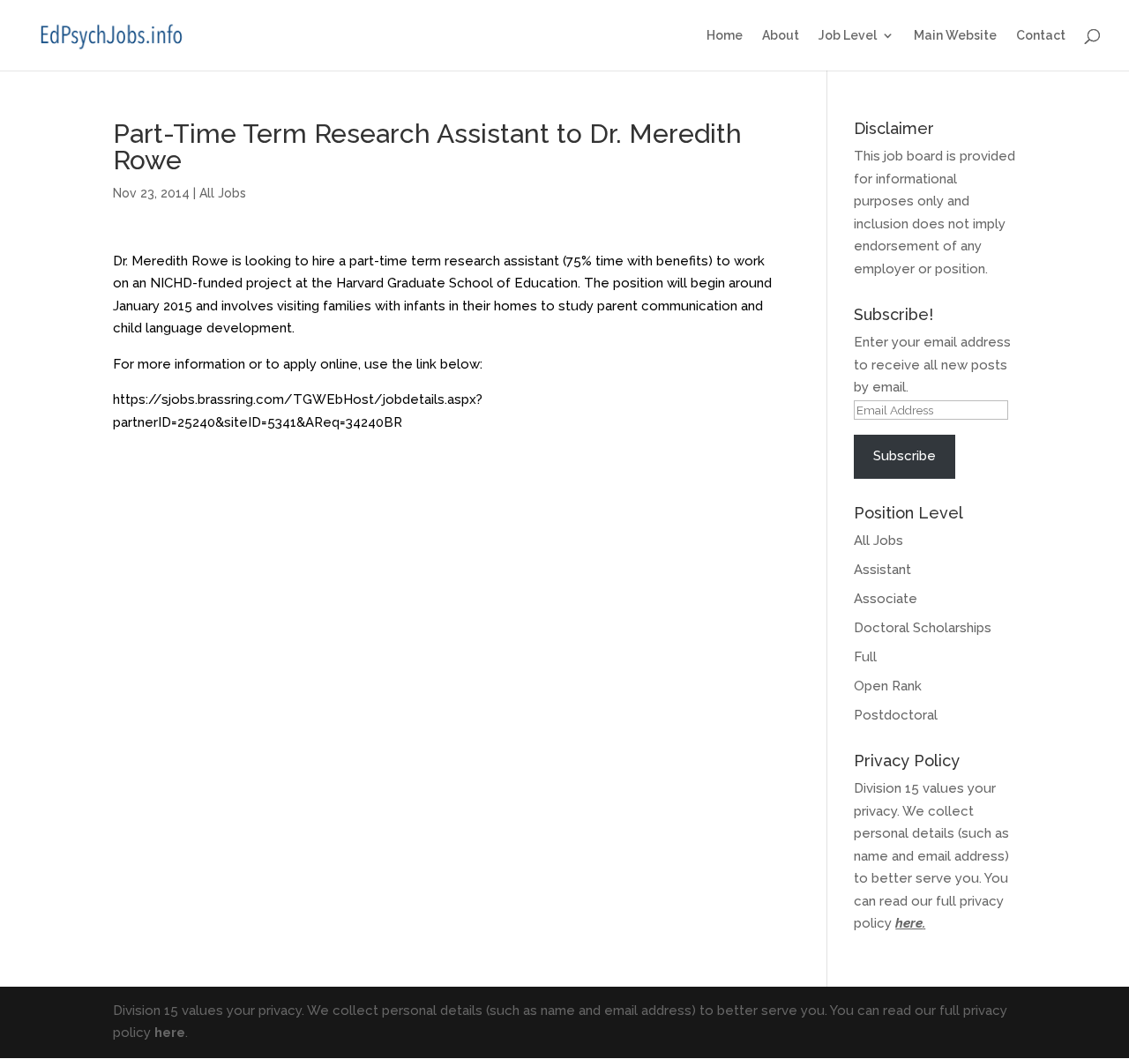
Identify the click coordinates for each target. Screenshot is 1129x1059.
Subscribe (904, 456)
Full (865, 657)
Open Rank (888, 686)
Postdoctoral (896, 715)
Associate (885, 599)
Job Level (848, 35)
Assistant (882, 570)
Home (725, 35)
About (780, 35)
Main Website (955, 35)
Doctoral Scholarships (922, 628)
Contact (1040, 35)
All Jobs (222, 193)
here (909, 923)
